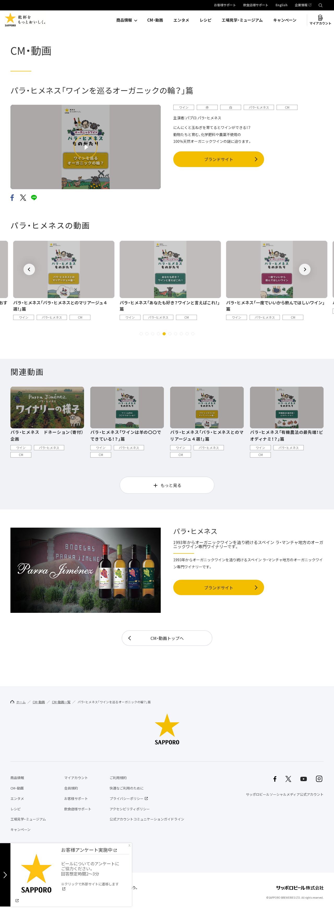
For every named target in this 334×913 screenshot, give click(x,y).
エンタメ (181, 20)
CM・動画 (155, 20)
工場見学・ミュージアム (242, 20)
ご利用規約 (118, 777)
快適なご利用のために (127, 788)
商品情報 (124, 20)
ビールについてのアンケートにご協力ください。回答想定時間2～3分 (90, 873)
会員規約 (71, 788)
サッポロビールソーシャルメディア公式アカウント (285, 794)
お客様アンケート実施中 (86, 849)
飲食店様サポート (255, 5)
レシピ (205, 20)
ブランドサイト (218, 159)
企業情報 (301, 5)
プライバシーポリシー (127, 798)
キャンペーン (284, 20)
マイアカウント (320, 23)
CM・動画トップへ (167, 638)
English (282, 5)
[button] (141, 333)
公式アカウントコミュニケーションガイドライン (147, 819)
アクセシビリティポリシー (130, 808)
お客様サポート (225, 5)
